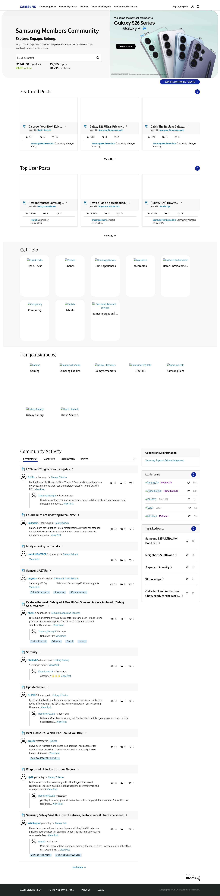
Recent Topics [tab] (30, 459)
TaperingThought (47, 495)
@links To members (39, 592)
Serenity (31, 652)
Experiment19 (45, 671)
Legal (101, 890)
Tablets (70, 310)
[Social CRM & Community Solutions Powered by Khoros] (193, 877)
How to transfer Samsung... (46, 203)
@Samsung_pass (78, 592)
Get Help (84, 6)
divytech (32, 578)
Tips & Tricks (35, 266)
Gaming (35, 371)
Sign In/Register (180, 6)
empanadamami (99, 220)
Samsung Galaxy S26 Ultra (68, 855)
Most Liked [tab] (49, 459)
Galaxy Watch (62, 523)
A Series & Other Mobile (66, 578)
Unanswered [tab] (68, 459)
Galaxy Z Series (59, 477)
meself (41, 841)
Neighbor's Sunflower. (160, 555)
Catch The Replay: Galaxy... (168, 126)
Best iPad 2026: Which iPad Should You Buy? (55, 733)
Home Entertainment (175, 266)
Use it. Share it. (44, 130)
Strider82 (33, 660)
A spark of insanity (157, 567)
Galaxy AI (56, 641)
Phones (70, 266)
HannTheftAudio (46, 713)
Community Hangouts (101, 6)
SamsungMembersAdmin (42, 143)
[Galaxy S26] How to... (165, 203)
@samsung (60, 592)
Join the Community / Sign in (180, 82)
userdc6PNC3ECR (37, 554)
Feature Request (38, 641)
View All (108, 159)
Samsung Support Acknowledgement (164, 460)
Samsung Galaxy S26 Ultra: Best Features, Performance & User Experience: (75, 815)
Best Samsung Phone (40, 855)
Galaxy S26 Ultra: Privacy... (106, 126)
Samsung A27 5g (37, 570)
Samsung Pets (175, 371)
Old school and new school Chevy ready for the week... (163, 593)
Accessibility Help (30, 890)
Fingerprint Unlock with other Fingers (50, 769)
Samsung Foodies (70, 371)
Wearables (140, 266)
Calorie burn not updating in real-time (51, 515)
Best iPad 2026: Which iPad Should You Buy (45, 758)
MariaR (34, 220)
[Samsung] (28, 6)
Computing (34, 310)
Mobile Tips (165, 206)
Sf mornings (153, 579)
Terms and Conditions (61, 890)
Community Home (48, 6)
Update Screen (35, 687)
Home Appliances (105, 266)
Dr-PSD (32, 695)
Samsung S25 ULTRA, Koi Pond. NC (161, 541)
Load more (77, 867)
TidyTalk (140, 371)
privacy (82, 641)
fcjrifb (31, 477)
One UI (70, 641)
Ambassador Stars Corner (126, 6)
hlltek (31, 613)
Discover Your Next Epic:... (45, 126)
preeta (31, 741)
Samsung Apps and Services (105, 313)
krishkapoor (34, 823)
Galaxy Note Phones (46, 206)
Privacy (85, 890)
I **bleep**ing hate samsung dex (48, 469)
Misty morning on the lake (43, 546)
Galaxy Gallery (35, 415)
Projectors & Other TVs (108, 206)
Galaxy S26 (60, 823)
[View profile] (23, 477)
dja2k (31, 777)
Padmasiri (33, 523)
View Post (40, 489)
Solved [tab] (84, 459)
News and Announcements (110, 130)
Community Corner (68, 6)
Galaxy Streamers (105, 371)
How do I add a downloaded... (108, 203)
